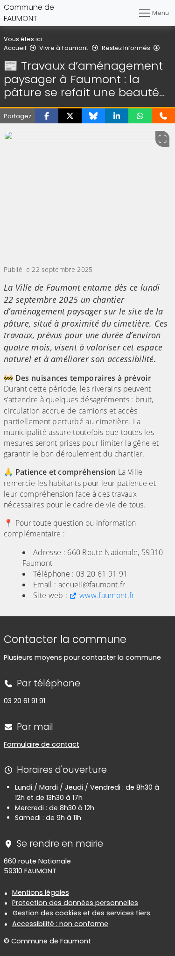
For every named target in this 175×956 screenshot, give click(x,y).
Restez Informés (126, 48)
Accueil (15, 48)
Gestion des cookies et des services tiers (81, 913)
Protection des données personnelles (75, 902)
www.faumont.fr (106, 595)
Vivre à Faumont (63, 48)
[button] (46, 115)
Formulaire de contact (41, 744)
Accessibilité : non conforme (60, 923)
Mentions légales (40, 892)
